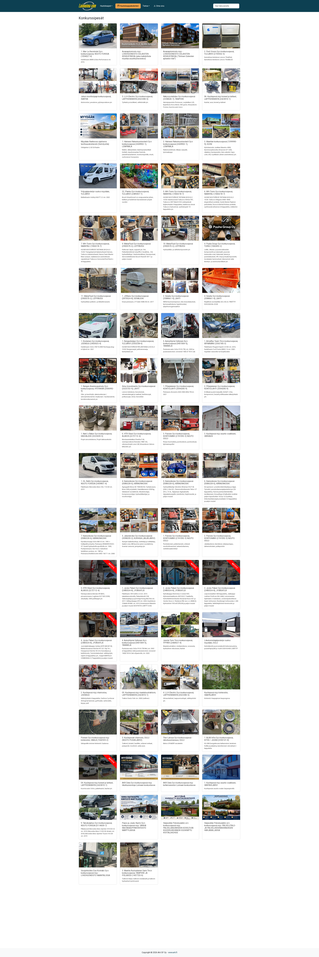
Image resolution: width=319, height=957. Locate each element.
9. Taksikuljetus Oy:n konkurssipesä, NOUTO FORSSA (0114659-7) (96, 824)
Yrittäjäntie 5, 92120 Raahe (90, 147)
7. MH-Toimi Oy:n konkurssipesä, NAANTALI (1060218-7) (95, 245)
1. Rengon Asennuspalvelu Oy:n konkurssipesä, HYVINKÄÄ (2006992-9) (97, 388)
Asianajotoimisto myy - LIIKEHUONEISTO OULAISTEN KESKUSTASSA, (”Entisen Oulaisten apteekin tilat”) (178, 55)
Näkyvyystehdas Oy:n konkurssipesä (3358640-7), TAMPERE (179, 97)
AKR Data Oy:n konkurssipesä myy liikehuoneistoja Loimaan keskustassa (138, 784)
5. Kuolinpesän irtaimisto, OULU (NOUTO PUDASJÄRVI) (135, 738)
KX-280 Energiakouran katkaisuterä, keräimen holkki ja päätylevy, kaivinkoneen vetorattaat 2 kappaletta (220, 745)
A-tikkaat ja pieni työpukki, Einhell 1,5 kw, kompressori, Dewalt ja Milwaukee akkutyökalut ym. (221, 394)
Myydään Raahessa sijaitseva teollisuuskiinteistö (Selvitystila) (95, 142)
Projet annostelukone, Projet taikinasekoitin (96, 439)
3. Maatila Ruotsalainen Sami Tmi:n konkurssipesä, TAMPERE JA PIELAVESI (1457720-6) (137, 873)
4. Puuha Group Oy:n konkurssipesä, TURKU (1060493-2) (219, 245)
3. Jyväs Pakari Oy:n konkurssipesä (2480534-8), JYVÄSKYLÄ (219, 589)
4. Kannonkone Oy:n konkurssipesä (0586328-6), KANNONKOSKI (137, 482)
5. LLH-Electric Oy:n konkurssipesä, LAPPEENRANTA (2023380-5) (137, 97)
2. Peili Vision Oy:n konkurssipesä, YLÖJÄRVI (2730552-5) (219, 52)
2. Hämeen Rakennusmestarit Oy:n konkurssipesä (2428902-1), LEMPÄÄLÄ (178, 143)
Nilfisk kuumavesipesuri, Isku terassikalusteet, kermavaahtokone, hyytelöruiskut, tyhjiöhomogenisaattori (179, 304)
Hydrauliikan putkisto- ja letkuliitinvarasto (95, 302)
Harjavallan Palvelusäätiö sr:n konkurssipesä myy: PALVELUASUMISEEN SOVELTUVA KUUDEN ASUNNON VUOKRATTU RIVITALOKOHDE (178, 828)
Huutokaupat (105, 6)
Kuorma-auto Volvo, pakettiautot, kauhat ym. (96, 788)
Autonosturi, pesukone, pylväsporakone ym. (96, 102)
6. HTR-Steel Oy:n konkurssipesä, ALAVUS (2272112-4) (136, 435)
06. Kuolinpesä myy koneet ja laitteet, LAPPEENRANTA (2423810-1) (220, 97)
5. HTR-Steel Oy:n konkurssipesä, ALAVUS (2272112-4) (95, 589)
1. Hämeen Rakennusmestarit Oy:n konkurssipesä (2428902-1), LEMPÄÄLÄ (137, 143)
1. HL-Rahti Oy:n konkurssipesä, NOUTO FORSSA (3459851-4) (94, 482)
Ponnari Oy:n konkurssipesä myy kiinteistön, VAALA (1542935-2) (95, 738)
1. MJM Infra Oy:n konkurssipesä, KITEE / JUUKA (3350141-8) (218, 738)
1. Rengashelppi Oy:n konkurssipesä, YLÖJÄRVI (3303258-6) (138, 342)
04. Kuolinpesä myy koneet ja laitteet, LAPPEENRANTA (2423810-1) (97, 784)
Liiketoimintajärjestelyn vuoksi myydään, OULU (217, 641)
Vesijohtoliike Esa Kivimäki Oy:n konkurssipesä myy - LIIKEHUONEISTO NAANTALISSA (95, 873)
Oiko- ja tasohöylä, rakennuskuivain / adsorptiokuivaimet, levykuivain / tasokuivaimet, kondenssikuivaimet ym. (98, 396)
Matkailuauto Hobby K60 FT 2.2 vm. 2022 (95, 197)
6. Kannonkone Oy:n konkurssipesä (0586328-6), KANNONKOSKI (219, 482)
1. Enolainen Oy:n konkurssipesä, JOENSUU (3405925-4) (95, 342)
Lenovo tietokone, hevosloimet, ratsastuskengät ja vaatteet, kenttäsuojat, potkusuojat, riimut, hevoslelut (136, 394)
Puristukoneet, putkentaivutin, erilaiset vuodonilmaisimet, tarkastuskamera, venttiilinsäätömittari (176, 546)
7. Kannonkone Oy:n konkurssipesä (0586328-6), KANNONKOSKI (96, 537)
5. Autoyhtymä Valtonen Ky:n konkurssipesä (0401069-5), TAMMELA (175, 343)
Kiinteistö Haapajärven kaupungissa (217, 698)
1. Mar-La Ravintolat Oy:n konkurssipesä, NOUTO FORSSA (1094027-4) (95, 53)
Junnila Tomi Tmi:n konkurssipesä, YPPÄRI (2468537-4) (178, 641)
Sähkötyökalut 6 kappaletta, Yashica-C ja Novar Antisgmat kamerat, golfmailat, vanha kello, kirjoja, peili (97, 700)
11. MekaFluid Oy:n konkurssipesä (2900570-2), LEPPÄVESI (96, 297)
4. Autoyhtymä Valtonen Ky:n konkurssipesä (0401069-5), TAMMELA (134, 642)
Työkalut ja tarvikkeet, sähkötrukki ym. (135, 102)
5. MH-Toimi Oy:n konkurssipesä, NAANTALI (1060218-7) (177, 192)
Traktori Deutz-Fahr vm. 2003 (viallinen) (135, 698)
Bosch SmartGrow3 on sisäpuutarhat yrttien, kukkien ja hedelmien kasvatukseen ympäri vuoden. (137, 199)
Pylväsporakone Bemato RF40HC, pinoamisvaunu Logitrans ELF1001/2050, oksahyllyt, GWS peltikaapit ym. (95, 596)
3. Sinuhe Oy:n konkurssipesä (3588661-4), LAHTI (176, 297)
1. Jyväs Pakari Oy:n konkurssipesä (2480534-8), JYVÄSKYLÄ (137, 589)
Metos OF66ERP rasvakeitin (173, 743)
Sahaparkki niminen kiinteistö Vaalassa (94, 743)
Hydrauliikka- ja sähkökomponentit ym (176, 250)
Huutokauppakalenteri (129, 6)
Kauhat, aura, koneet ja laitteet (215, 102)
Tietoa (145, 6)
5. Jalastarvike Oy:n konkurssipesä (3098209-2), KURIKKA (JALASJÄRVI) (138, 537)
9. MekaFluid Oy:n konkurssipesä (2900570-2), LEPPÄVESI (136, 245)
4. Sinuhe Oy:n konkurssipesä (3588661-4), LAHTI (217, 297)
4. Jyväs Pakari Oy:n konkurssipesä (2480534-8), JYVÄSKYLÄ (96, 641)
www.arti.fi (172, 952)
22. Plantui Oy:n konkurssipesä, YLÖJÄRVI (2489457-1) (135, 192)
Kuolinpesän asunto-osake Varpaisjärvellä (219, 788)
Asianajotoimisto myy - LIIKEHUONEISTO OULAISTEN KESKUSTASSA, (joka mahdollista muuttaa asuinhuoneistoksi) (136, 55)
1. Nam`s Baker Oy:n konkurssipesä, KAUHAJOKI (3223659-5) (96, 435)
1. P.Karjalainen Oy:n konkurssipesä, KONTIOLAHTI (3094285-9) (178, 387)
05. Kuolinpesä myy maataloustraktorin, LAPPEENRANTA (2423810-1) (139, 693)
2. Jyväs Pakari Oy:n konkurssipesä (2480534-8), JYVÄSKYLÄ (178, 589)
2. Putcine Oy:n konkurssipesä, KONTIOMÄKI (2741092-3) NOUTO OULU (219, 538)
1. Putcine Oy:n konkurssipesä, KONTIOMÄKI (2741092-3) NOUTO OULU (178, 538)
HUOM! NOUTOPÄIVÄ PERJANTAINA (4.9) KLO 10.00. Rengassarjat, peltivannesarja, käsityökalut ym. (138, 349)
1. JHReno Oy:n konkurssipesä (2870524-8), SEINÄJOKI (135, 297)
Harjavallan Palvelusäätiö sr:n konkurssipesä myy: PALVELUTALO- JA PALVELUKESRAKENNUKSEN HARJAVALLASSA (220, 826)
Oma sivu (160, 6)
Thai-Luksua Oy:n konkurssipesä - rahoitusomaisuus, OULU (178, 738)
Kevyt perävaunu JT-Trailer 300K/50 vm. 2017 (138, 302)
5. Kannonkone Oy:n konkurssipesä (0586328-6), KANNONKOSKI (178, 482)
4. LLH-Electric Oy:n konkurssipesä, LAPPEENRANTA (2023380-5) (178, 693)
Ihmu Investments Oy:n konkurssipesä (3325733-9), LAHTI (138, 387)
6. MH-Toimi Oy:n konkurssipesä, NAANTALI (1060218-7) (218, 192)
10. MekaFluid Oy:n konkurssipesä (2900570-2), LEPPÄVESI (178, 245)
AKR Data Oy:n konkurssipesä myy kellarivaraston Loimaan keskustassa (179, 784)
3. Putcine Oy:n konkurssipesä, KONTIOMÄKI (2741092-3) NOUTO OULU (178, 436)
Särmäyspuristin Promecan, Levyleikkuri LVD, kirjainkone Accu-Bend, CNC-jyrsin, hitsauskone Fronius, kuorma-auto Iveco (180, 104)
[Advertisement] (159, 920)
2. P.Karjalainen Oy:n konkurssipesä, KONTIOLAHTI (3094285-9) (219, 387)
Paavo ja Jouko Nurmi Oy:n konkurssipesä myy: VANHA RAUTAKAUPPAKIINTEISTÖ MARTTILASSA (134, 826)
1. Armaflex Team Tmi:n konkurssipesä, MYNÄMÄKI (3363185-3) (221, 342)
